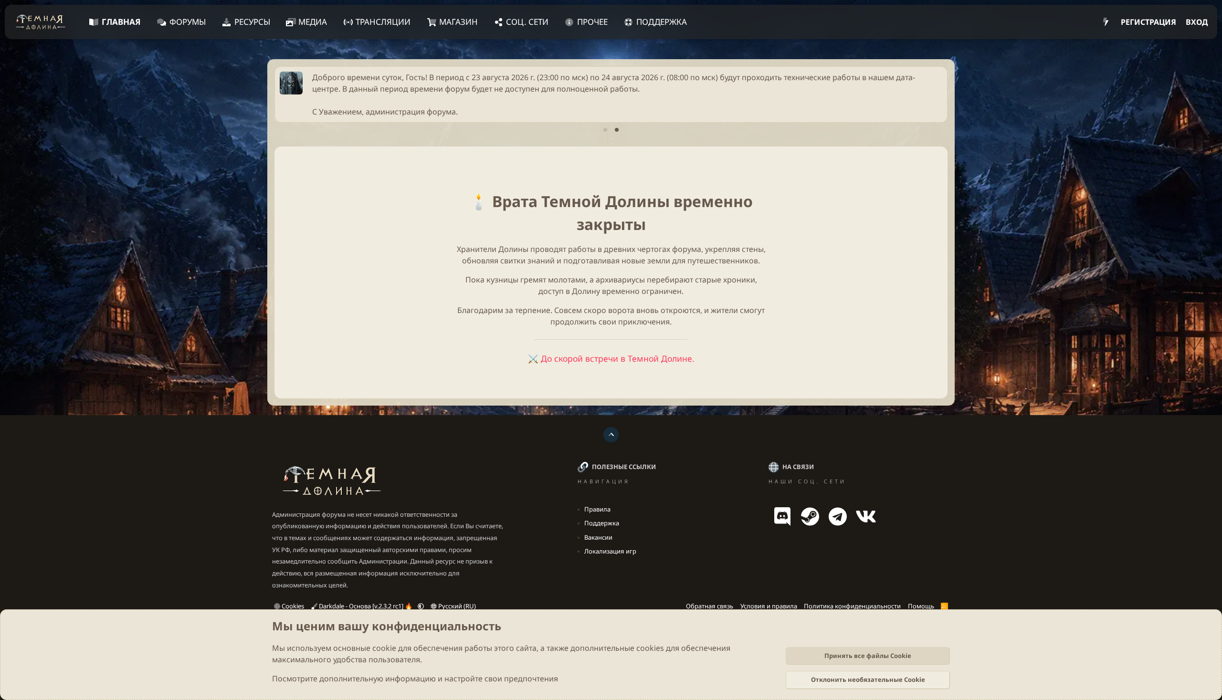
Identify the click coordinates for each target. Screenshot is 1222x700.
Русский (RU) (456, 606)
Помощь (921, 606)
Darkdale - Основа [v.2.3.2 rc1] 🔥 (365, 606)
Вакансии (598, 537)
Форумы (187, 21)
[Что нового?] (1106, 22)
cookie (384, 648)
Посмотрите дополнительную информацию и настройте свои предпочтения (415, 678)
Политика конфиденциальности (852, 606)
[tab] (605, 130)
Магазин (458, 21)
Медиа (312, 21)
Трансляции (383, 21)
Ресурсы (252, 21)
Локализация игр (610, 551)
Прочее (592, 21)
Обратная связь (709, 606)
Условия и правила (768, 606)
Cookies (292, 606)
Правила (597, 509)
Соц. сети (527, 21)
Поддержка (661, 21)
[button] (421, 606)
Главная (121, 21)
